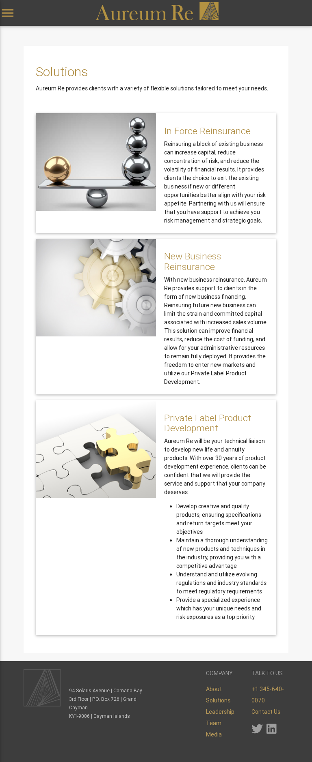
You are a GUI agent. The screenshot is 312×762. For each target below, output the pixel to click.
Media (214, 734)
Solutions (218, 700)
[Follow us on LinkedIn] (271, 731)
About (214, 689)
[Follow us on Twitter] (257, 731)
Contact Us (265, 711)
